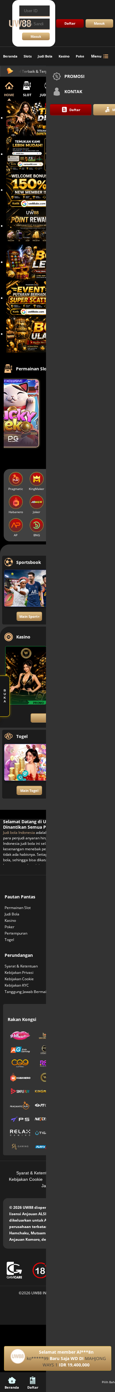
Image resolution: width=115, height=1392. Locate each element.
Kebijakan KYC (17, 985)
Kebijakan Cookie (19, 978)
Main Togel (29, 790)
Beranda (10, 56)
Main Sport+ (29, 616)
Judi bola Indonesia (19, 832)
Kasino (64, 56)
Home (9, 95)
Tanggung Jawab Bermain (26, 991)
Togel (9, 939)
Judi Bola (45, 56)
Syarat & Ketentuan (21, 966)
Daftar (69, 23)
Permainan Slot (18, 907)
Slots (28, 56)
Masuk (99, 23)
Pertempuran (16, 933)
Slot (27, 95)
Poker (81, 56)
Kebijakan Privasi (19, 972)
